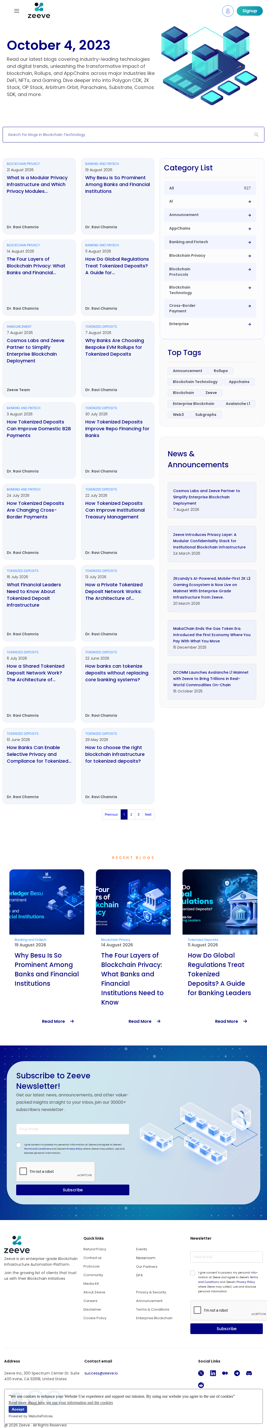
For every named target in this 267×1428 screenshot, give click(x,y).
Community (93, 1274)
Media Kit (91, 1283)
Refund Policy (94, 1249)
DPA (139, 1275)
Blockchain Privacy (29, 939)
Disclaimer (92, 1309)
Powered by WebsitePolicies (31, 1416)
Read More (56, 1021)
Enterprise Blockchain (154, 1318)
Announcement (200, 939)
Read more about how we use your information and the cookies (61, 1402)
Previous (111, 814)
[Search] (256, 134)
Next (148, 814)
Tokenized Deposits (116, 939)
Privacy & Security (151, 1292)
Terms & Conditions (152, 1309)
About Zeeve (94, 1292)
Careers (90, 1300)
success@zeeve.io (101, 1373)
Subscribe (73, 1190)
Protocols (91, 1266)
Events (141, 1249)
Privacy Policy (74, 1148)
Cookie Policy (94, 1318)
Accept (18, 1409)
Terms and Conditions (37, 1148)
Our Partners (146, 1266)
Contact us (92, 1257)
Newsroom (145, 1257)
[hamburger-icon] (17, 11)
